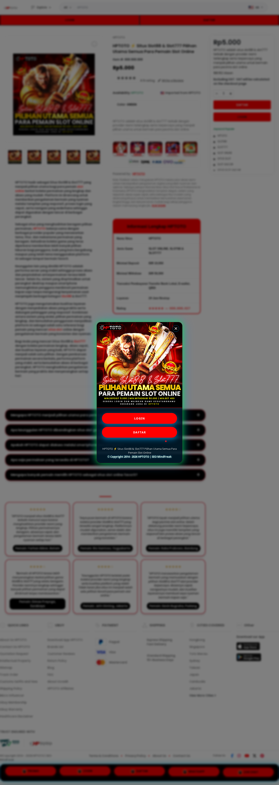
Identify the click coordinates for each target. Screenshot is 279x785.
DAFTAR (139, 432)
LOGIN (139, 418)
